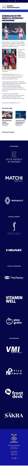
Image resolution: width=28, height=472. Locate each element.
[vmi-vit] (14, 340)
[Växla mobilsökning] (22, 5)
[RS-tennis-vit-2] (14, 218)
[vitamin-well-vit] (14, 290)
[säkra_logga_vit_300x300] (14, 405)
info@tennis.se (14, 454)
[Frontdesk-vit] (14, 383)
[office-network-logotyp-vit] (14, 362)
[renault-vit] (14, 191)
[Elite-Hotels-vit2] (14, 147)
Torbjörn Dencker (6, 102)
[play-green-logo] (14, 311)
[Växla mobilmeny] (25, 5)
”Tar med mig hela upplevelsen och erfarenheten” (20, 122)
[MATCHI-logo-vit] (14, 169)
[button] (3, 119)
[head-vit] (14, 240)
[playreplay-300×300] (14, 268)
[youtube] (15, 458)
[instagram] (12, 458)
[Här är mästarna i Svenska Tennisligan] (7, 111)
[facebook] (17, 458)
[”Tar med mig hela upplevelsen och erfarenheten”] (20, 111)
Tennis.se (18, 102)
